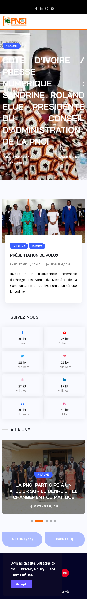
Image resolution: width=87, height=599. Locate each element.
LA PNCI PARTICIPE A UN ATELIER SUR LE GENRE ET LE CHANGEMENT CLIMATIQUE (44, 491)
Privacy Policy (32, 568)
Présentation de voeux (34, 255)
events (64, 539)
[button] (32, 521)
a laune (22, 539)
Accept (21, 584)
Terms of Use (22, 574)
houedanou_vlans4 (19, 156)
